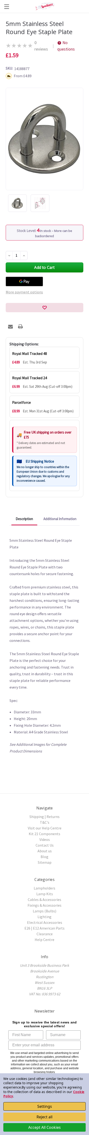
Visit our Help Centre (44, 828)
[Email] (10, 326)
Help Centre (44, 939)
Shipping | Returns (44, 816)
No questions (66, 46)
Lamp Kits (44, 893)
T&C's (44, 822)
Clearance (45, 933)
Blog (44, 856)
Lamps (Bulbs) (44, 911)
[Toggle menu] (6, 6)
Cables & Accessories (44, 899)
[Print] (20, 326)
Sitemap (45, 862)
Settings (44, 1106)
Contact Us (45, 845)
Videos (44, 839)
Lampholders (44, 888)
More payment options (24, 292)
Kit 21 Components (44, 833)
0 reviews (41, 46)
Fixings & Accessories (44, 905)
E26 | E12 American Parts (44, 928)
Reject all (44, 1117)
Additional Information (59, 518)
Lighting (44, 916)
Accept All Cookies (44, 1127)
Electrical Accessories (44, 922)
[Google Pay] (24, 281)
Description (24, 518)
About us (44, 851)
